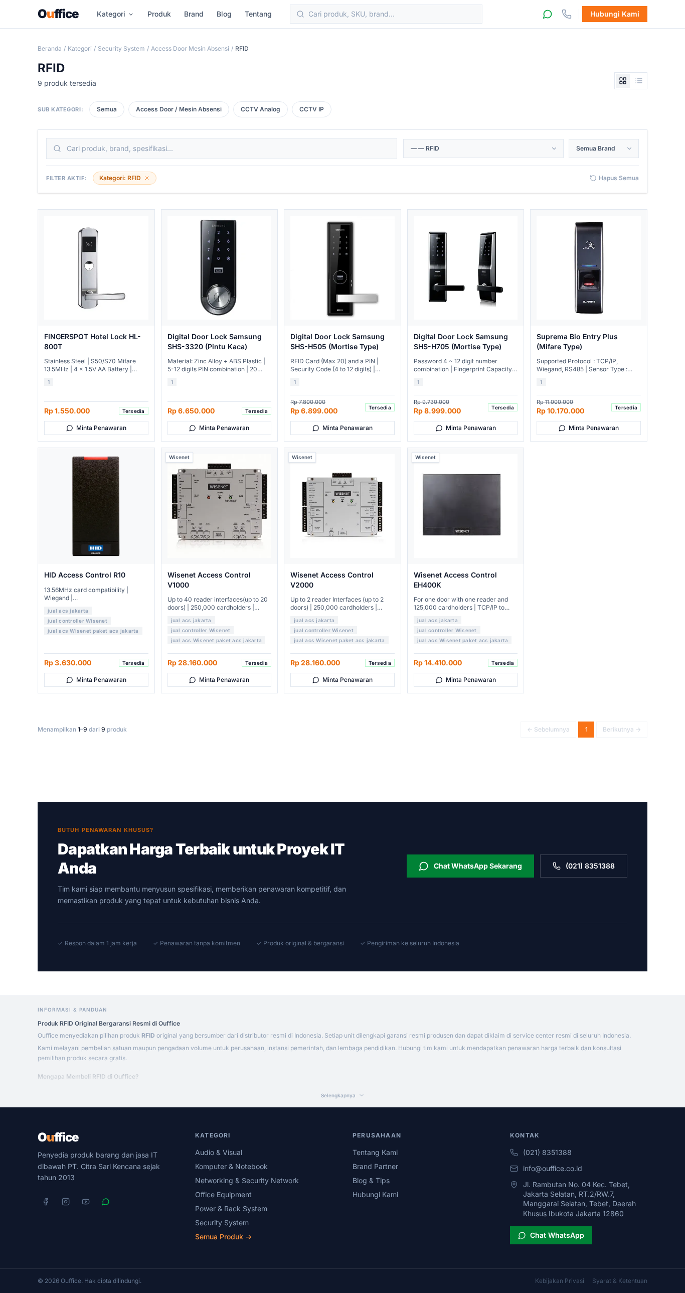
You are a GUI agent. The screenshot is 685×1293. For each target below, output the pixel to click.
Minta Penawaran (101, 428)
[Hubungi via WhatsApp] (548, 14)
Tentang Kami (375, 1152)
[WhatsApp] (106, 1202)
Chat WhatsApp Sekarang (478, 865)
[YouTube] (86, 1202)
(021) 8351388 (590, 865)
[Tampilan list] (639, 81)
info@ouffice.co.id (552, 1168)
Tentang (258, 14)
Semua (107, 109)
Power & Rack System (231, 1208)
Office (58, 14)
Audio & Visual (218, 1152)
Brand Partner (375, 1166)
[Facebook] (46, 1202)
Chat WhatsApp (557, 1235)
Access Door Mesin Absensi (190, 48)
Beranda (50, 48)
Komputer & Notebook (231, 1166)
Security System (121, 48)
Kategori (111, 14)
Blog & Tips (371, 1180)
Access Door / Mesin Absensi (179, 109)
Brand (194, 14)
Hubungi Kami (614, 14)
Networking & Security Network (247, 1180)
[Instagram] (66, 1202)
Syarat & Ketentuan (619, 1280)
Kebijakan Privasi (559, 1280)
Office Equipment (223, 1194)
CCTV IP (311, 109)
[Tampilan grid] (623, 81)
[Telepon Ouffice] (567, 14)
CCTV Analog (260, 109)
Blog (224, 14)
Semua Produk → (223, 1236)
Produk (159, 14)
